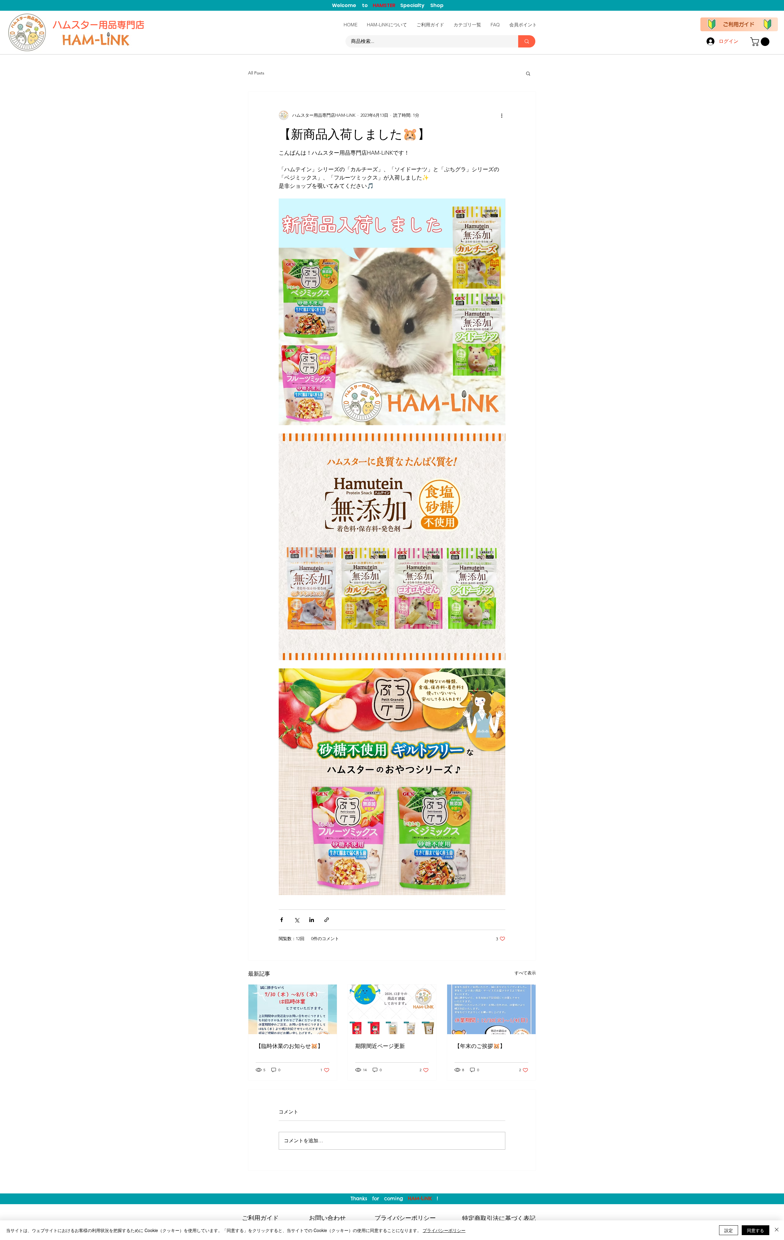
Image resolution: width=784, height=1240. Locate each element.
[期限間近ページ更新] (392, 1009)
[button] (760, 41)
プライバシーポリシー (444, 1230)
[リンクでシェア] (327, 920)
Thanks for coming (379, 1198)
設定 (728, 1230)
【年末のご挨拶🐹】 (479, 1046)
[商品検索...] (526, 41)
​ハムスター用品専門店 (100, 24)
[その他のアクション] (501, 115)
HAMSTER (386, 5)
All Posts (256, 73)
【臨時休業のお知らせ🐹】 (289, 1046)
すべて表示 (525, 973)
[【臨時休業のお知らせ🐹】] (292, 1009)
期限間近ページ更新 (380, 1046)
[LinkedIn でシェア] (312, 920)
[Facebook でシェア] (282, 920)
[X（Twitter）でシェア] (297, 920)
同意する (755, 1230)
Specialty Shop (421, 5)
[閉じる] (776, 1230)
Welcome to (352, 5)
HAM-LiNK (420, 1198)
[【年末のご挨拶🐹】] (491, 1009)
